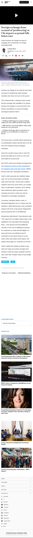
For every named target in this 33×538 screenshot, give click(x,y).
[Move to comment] (22, 55)
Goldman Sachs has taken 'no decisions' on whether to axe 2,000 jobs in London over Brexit (15, 132)
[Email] (19, 55)
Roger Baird (12, 49)
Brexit (16, 153)
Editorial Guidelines (24, 273)
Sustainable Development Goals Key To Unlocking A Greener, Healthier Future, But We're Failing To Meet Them (16, 411)
